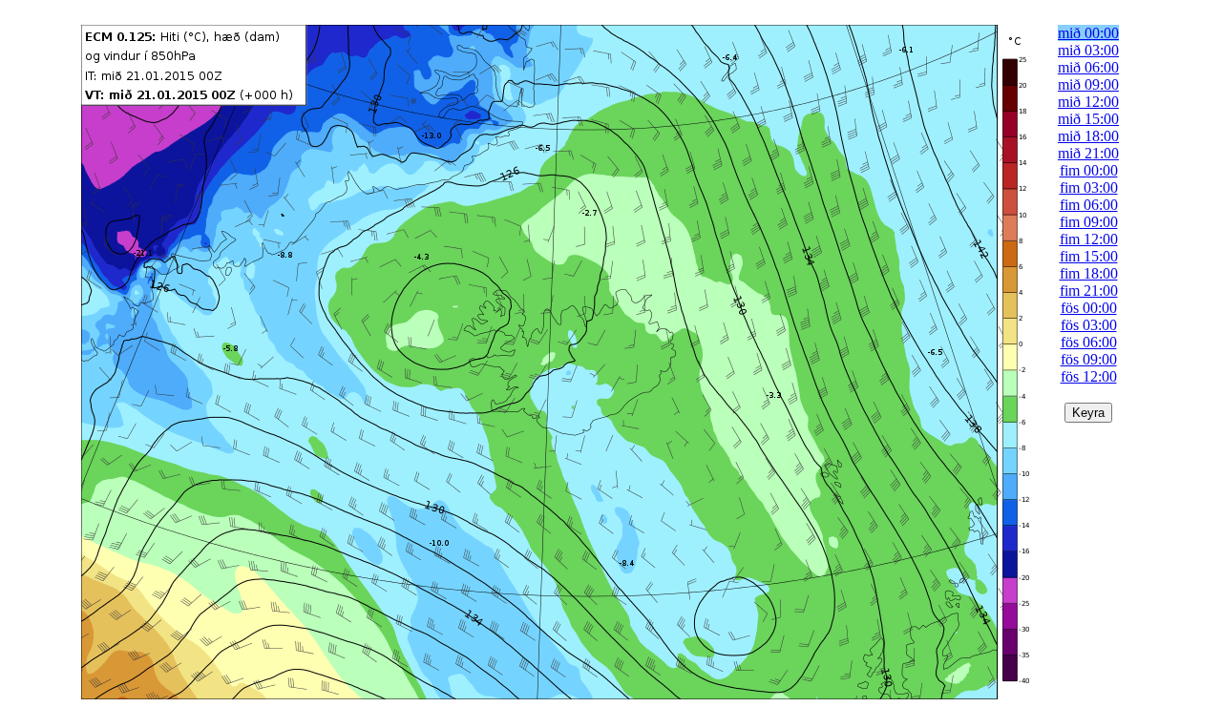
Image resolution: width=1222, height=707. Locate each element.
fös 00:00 (1089, 308)
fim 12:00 (1089, 239)
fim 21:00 (1089, 290)
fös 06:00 (1089, 342)
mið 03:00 (1088, 50)
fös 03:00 (1089, 325)
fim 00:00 (1089, 170)
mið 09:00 (1088, 84)
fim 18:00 (1089, 273)
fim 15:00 (1089, 256)
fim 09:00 (1089, 222)
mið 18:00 (1088, 136)
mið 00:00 (1088, 33)
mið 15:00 (1088, 119)
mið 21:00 (1088, 153)
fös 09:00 (1089, 359)
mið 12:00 (1088, 102)
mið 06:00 (1088, 67)
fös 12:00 (1089, 376)
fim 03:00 (1089, 187)
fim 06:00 (1089, 205)
